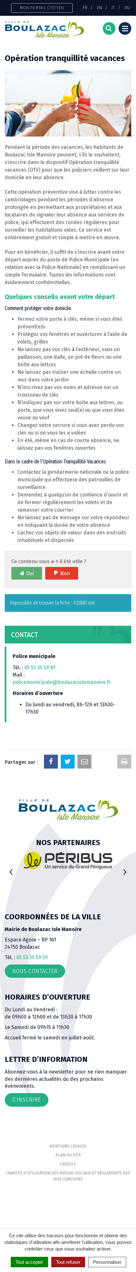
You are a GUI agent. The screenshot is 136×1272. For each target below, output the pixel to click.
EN (99, 7)
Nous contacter (35, 971)
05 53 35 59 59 (32, 957)
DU (127, 7)
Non (65, 573)
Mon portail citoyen (42, 7)
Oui (30, 573)
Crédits (68, 1164)
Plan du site (68, 1155)
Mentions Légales (68, 1146)
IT (113, 7)
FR (85, 7)
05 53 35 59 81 (39, 668)
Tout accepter (29, 1262)
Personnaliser (107, 1262)
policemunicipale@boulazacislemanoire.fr (62, 682)
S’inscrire (26, 1099)
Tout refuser (68, 1262)
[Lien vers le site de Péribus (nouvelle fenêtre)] (68, 860)
